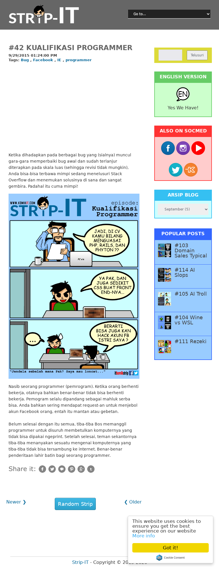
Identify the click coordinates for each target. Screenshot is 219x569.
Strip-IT (80, 562)
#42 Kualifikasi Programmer (70, 48)
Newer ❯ (16, 502)
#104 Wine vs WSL (189, 320)
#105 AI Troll (191, 293)
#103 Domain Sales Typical (191, 250)
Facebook (43, 60)
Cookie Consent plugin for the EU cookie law (170, 557)
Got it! (170, 547)
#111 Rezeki (190, 341)
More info (143, 536)
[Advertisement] (74, 108)
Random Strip (75, 504)
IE (60, 60)
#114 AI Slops (185, 272)
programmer (79, 60)
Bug (25, 60)
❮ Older (133, 502)
